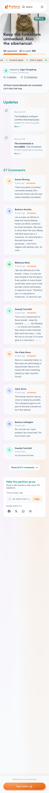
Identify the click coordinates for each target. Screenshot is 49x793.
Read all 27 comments (24, 467)
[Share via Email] (30, 511)
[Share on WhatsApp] (23, 511)
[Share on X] (16, 511)
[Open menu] (42, 7)
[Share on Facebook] (9, 511)
